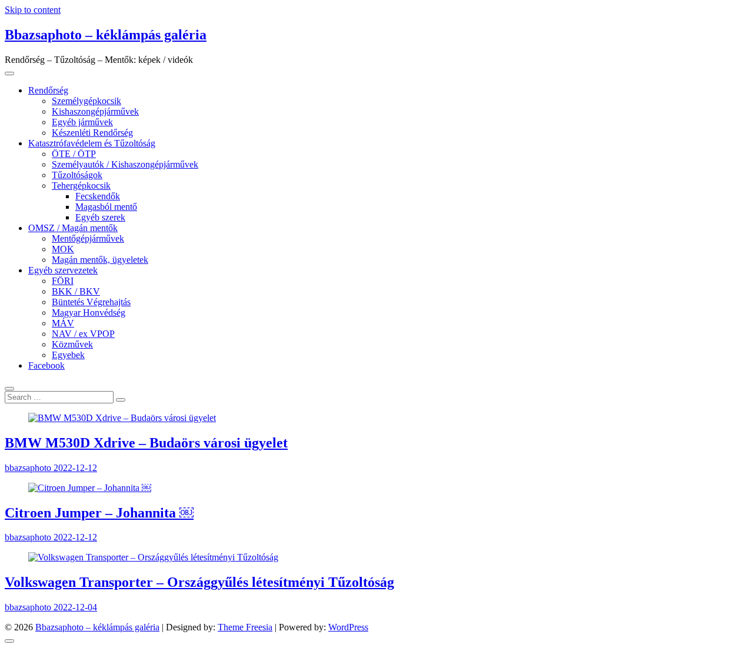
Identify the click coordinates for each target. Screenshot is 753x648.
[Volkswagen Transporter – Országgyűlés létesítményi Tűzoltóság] (153, 557)
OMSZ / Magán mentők (73, 228)
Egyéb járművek (82, 122)
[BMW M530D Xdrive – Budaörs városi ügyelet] (122, 418)
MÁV (63, 323)
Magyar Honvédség (88, 313)
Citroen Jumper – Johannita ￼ (99, 512)
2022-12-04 (75, 607)
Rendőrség (48, 90)
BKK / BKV (76, 291)
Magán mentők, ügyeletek (100, 260)
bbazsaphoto (29, 468)
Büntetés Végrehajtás (91, 302)
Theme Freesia (245, 627)
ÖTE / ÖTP (74, 154)
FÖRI (63, 281)
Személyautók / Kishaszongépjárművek (125, 164)
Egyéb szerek (100, 217)
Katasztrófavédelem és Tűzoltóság (91, 143)
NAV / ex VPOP (83, 334)
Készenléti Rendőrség (92, 133)
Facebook (46, 365)
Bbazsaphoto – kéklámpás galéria (105, 34)
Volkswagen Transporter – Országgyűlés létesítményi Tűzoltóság (199, 582)
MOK (63, 249)
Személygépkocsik (86, 101)
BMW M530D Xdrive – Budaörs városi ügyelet (146, 442)
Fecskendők (97, 196)
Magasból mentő (106, 207)
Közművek (72, 344)
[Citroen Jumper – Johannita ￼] (89, 488)
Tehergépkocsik (81, 186)
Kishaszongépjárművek (95, 111)
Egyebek (68, 355)
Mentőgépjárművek (88, 238)
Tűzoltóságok (77, 175)
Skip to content (33, 10)
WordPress (348, 627)
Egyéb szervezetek (63, 270)
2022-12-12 (75, 468)
